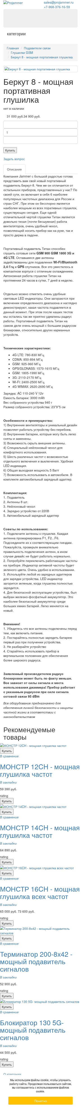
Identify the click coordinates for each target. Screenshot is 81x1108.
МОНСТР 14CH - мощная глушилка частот (40, 831)
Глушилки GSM (22, 52)
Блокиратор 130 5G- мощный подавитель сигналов (32, 1030)
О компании (12, 1074)
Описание (14, 169)
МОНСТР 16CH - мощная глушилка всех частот (40, 892)
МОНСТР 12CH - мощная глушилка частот (40, 770)
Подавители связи (37, 48)
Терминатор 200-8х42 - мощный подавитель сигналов (36, 961)
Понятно (40, 1101)
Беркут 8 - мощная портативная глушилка (42, 57)
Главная (13, 48)
